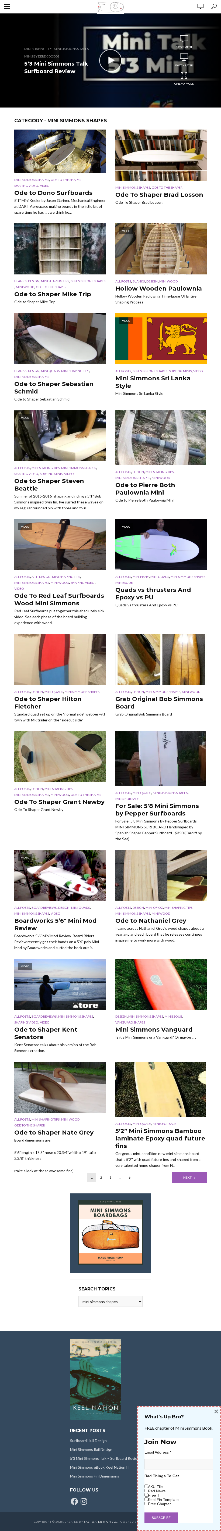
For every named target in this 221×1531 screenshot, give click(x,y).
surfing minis (180, 371)
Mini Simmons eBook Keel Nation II (99, 1467)
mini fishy (141, 577)
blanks (20, 281)
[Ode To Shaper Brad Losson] (161, 155)
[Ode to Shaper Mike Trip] (60, 248)
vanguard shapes (130, 1022)
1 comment (184, 47)
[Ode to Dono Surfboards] (60, 151)
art (34, 577)
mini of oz (154, 908)
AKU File (155, 1487)
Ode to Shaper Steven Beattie (49, 484)
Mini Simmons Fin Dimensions (94, 1476)
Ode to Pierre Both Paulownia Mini (145, 488)
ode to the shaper (66, 180)
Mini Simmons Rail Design (91, 1449)
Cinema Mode (184, 83)
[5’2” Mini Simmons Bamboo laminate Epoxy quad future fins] (161, 1089)
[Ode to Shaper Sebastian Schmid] (60, 338)
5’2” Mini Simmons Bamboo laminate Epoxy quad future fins (160, 1138)
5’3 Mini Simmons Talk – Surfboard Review (58, 67)
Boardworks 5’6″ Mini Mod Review (55, 924)
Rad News (156, 1491)
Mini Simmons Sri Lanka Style (153, 382)
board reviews (44, 908)
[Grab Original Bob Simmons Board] (161, 659)
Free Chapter (159, 1504)
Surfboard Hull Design (88, 1440)
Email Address (157, 1452)
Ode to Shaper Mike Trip (52, 294)
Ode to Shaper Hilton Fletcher (48, 702)
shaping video (26, 186)
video (45, 186)
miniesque (124, 583)
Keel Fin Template (163, 1499)
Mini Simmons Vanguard (154, 1029)
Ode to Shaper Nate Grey (54, 1132)
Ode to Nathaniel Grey (150, 920)
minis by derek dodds (41, 56)
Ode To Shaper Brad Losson (159, 194)
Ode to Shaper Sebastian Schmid (54, 387)
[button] (60, 151)
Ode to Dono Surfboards (53, 192)
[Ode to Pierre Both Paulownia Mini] (161, 437)
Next (187, 1177)
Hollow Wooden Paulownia (158, 288)
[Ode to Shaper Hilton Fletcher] (60, 659)
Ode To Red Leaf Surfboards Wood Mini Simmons (59, 599)
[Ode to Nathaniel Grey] (161, 875)
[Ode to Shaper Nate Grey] (60, 1087)
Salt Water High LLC (100, 1521)
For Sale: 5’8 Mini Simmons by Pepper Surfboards (157, 809)
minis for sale (127, 799)
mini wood (25, 287)
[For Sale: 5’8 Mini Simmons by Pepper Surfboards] (161, 758)
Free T (154, 1495)
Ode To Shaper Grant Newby (59, 802)
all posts (123, 281)
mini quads (50, 371)
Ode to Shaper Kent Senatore (45, 1033)
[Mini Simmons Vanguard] (161, 984)
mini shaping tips (38, 49)
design (33, 281)
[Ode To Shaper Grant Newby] (60, 756)
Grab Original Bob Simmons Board (159, 702)
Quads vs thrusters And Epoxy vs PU (153, 593)
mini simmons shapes (71, 49)
